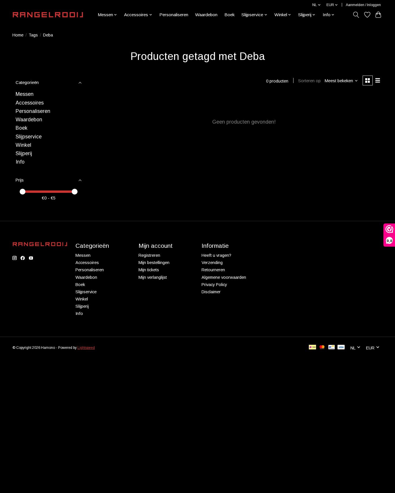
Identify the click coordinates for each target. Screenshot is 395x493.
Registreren (149, 255)
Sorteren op (309, 80)
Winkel (23, 145)
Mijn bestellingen (154, 262)
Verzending (212, 262)
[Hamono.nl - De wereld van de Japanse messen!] (47, 15)
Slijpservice (29, 137)
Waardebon (206, 14)
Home (17, 35)
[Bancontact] (331, 347)
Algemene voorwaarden (224, 277)
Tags (33, 35)
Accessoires (30, 103)
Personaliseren (173, 14)
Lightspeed (86, 348)
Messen (25, 94)
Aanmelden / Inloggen (363, 5)
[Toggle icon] (356, 15)
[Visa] (341, 347)
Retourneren (213, 269)
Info (20, 162)
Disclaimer (211, 291)
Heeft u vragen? (216, 255)
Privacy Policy (214, 284)
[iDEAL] (312, 347)
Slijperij (24, 153)
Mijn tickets (149, 269)
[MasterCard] (322, 347)
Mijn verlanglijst (153, 277)
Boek (229, 14)
